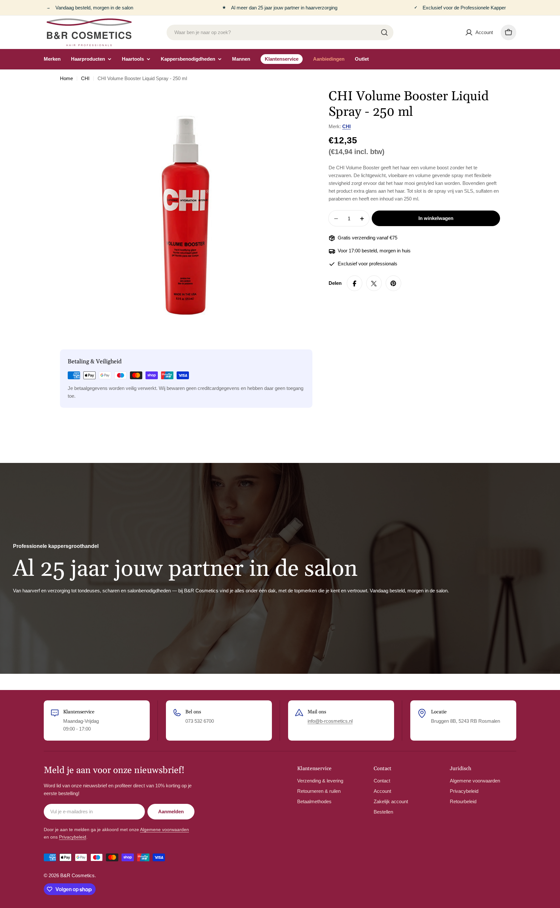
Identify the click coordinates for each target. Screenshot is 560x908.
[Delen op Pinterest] (393, 283)
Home (66, 78)
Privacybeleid (72, 837)
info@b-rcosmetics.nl (330, 721)
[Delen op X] (374, 283)
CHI (85, 78)
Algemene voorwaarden (164, 829)
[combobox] (280, 32)
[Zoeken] (384, 32)
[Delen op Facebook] (354, 283)
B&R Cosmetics (77, 875)
